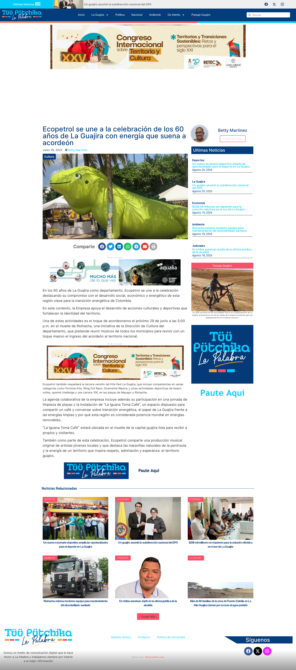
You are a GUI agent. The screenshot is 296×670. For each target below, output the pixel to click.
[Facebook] (266, 4)
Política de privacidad (171, 637)
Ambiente (155, 14)
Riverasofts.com (155, 657)
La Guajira (97, 14)
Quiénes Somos (121, 637)
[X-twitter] (274, 4)
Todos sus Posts (232, 138)
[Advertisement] (148, 96)
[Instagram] (282, 4)
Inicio (81, 14)
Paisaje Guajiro (201, 14)
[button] (102, 246)
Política (120, 14)
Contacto (144, 637)
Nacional (136, 14)
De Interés (174, 14)
